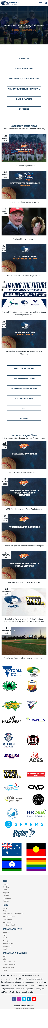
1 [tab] (2, 31)
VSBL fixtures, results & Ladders (24, 78)
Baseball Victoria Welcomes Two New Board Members (24, 352)
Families (6, 895)
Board (5, 937)
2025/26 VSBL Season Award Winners (24, 472)
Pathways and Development (13, 913)
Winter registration (24, 68)
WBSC (5, 970)
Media (5, 949)
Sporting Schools (9, 925)
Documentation (9, 916)
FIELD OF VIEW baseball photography (24, 89)
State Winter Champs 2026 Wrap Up (24, 202)
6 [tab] (2, 44)
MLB (4, 956)
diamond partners (24, 99)
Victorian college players (24, 378)
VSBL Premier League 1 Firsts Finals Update (24, 509)
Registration (7, 919)
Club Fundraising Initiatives (24, 165)
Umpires (6, 892)
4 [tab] (2, 38)
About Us (6, 932)
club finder (24, 58)
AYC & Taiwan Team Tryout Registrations (24, 275)
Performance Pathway (24, 368)
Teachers (6, 901)
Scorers (5, 889)
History (5, 940)
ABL (23, 408)
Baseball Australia (9, 964)
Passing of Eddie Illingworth (24, 239)
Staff (4, 935)
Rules (5, 908)
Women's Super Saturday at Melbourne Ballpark (24, 545)
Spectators (7, 898)
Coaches (6, 887)
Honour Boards (8, 943)
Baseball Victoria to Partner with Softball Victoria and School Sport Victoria (24, 313)
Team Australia (8, 967)
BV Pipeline (24, 109)
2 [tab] (2, 33)
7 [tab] (2, 46)
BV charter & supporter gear (24, 388)
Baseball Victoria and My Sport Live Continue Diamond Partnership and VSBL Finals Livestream (24, 620)
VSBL (4, 911)
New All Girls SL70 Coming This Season (24, 25)
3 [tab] (2, 36)
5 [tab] (2, 41)
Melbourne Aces (9, 961)
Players (5, 884)
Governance (7, 922)
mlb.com (24, 418)
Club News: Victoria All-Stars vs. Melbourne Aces (24, 658)
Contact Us (7, 946)
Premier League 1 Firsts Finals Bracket (24, 582)
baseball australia (24, 398)
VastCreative (30, 1008)
